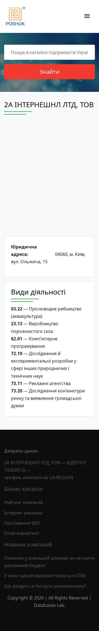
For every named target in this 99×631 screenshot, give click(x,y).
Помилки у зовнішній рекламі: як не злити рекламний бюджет (49, 561)
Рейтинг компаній (23, 502)
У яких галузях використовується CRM (45, 576)
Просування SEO (22, 523)
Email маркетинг (21, 533)
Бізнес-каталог (23, 489)
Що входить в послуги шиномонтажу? (45, 586)
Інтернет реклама (23, 513)
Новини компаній (28, 544)
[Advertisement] (49, 180)
